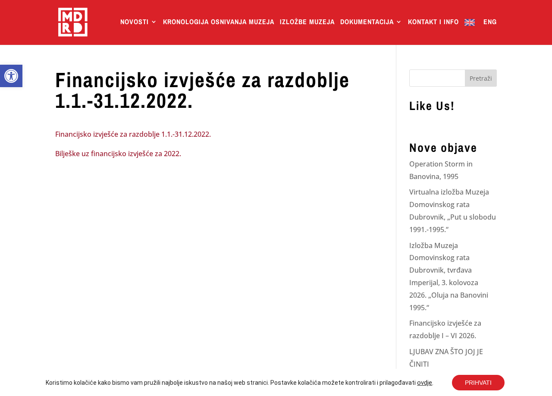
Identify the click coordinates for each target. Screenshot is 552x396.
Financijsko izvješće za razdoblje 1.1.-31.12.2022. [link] (133, 134)
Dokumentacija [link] (367, 22)
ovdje (424, 383)
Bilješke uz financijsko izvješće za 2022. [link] (118, 153)
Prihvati (478, 382)
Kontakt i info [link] (433, 22)
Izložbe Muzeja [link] (307, 22)
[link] (11, 76)
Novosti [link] (134, 22)
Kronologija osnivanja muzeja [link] (218, 22)
